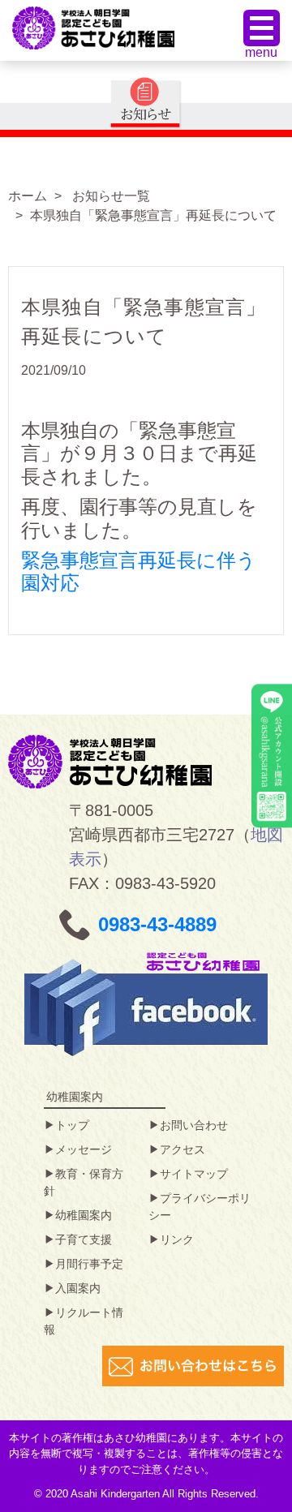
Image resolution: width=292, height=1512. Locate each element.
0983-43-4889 (157, 924)
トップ (72, 1125)
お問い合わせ (194, 1125)
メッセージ (83, 1149)
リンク (177, 1239)
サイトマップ (194, 1173)
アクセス (182, 1149)
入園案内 (78, 1288)
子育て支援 (83, 1239)
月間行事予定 (89, 1263)
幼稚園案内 (83, 1215)
